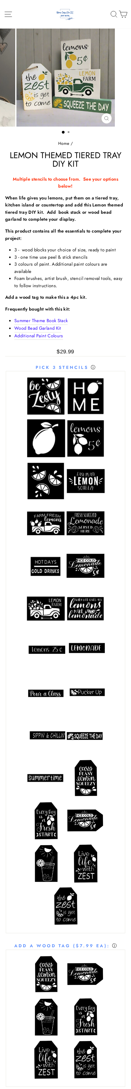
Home (63, 143)
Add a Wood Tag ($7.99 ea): (62, 946)
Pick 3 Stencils (62, 367)
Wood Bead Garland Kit (37, 328)
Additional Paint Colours (38, 335)
